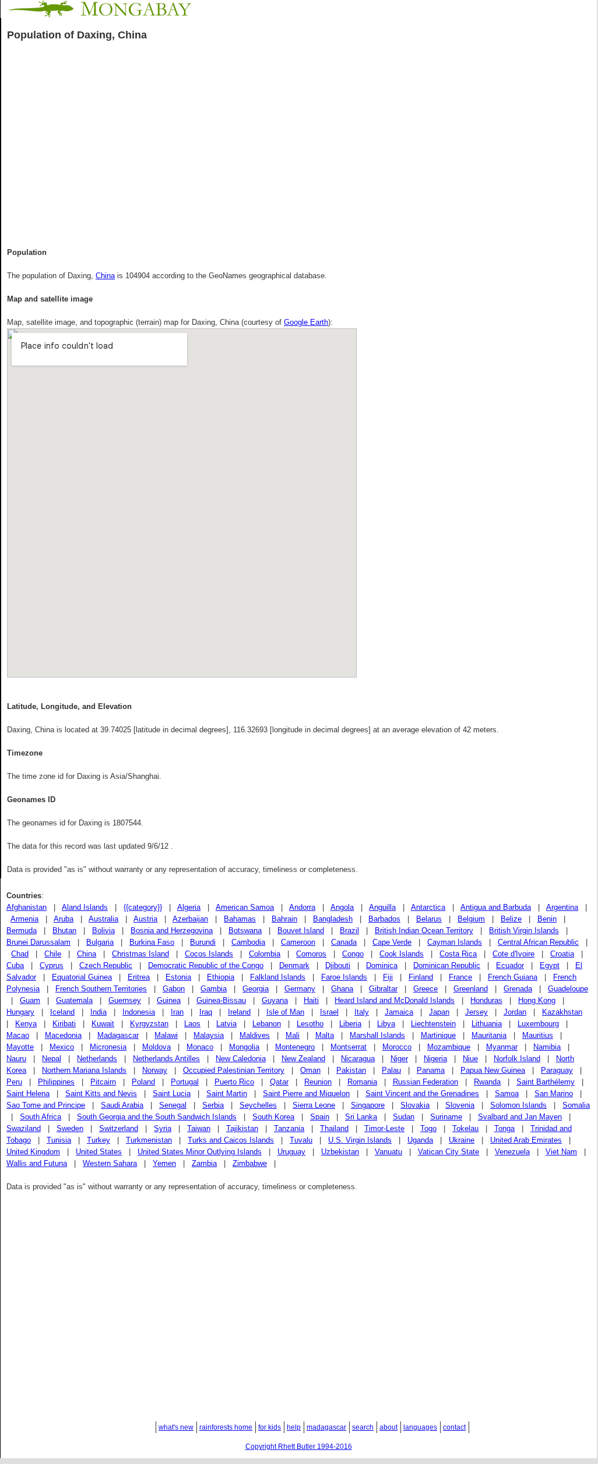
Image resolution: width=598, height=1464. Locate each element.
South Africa (40, 1116)
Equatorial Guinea (82, 977)
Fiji (388, 977)
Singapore (368, 1105)
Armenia (24, 918)
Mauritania (489, 1035)
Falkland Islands (277, 977)
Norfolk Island (517, 1058)
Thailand (334, 1128)
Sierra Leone (314, 1105)
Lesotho (310, 1023)
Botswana (245, 930)
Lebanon (266, 1023)
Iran (177, 1012)
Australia (103, 918)
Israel (329, 1012)
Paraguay (557, 1070)
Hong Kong (536, 1000)
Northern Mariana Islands (84, 1070)
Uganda (420, 1140)
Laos (192, 1023)
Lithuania (487, 1023)
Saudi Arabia (122, 1105)
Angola (342, 907)
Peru (14, 1081)
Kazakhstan (562, 1012)
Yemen (164, 1163)
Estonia (178, 977)
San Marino (553, 1093)
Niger (399, 1058)
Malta (324, 1035)
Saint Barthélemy (545, 1081)
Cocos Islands (209, 953)
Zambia (204, 1163)
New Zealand (303, 1058)
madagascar (326, 1427)
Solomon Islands (518, 1105)
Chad (20, 953)
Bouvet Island (300, 930)
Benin (547, 918)
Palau (391, 1070)
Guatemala (74, 1000)
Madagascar (118, 1035)
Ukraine (461, 1140)
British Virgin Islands (524, 930)
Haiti (311, 1000)
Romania (362, 1081)
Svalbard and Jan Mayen (520, 1116)
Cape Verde (391, 942)
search (363, 1427)
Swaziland (23, 1128)
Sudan (403, 1116)
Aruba (63, 918)
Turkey (98, 1140)
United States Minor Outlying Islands (200, 1151)
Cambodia (248, 942)
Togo (428, 1128)
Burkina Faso (151, 942)
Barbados (384, 918)
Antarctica (428, 907)
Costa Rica (458, 953)
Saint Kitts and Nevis (101, 1093)
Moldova (156, 1047)
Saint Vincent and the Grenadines (422, 1093)
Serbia (213, 1105)
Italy (361, 1012)
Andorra (302, 907)
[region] (299, 142)
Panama (431, 1070)
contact (454, 1427)
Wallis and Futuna (36, 1163)
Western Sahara (110, 1163)
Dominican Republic (446, 965)
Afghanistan (26, 907)
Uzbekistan (340, 1151)
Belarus (429, 918)
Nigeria (435, 1058)
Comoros (311, 953)
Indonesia (138, 1012)
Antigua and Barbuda (495, 907)
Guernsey (124, 1000)
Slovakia (415, 1105)
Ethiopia (220, 977)
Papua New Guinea (492, 1070)
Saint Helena (28, 1093)
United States (99, 1151)
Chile (52, 953)
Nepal (51, 1058)
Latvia (226, 1023)
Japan (439, 1012)
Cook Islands (401, 953)
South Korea (273, 1116)
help (294, 1427)
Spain (319, 1116)
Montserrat (348, 1047)
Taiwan (198, 1128)
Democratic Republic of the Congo (205, 965)
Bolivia (103, 930)
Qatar (279, 1081)
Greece (425, 988)
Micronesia (108, 1047)
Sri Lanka (361, 1116)
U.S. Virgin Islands (360, 1140)
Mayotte (20, 1047)
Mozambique (448, 1047)
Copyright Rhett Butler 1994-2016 (298, 1446)
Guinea (169, 1000)
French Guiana (512, 977)
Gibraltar (383, 988)
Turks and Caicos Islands (231, 1140)
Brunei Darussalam (38, 942)
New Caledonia (241, 1058)
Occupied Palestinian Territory (233, 1070)
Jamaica (399, 1012)
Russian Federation (425, 1081)
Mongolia (244, 1047)
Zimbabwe (250, 1163)
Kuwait (103, 1023)
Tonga (504, 1128)
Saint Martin (226, 1093)
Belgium (471, 918)
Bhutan (64, 930)
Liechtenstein (433, 1023)
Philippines (56, 1081)
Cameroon (298, 942)
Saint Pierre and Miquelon (306, 1093)
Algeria (188, 907)
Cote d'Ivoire (513, 953)
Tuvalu (301, 1140)
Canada (344, 942)
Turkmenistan (149, 1140)
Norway (154, 1070)
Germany (299, 988)
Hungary (20, 1012)
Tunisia (59, 1140)
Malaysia (209, 1035)
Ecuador (510, 965)
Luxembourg (538, 1023)
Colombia (264, 953)
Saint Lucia (172, 1093)
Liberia (350, 1023)
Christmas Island (140, 953)
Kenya (26, 1023)
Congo (353, 953)
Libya (386, 1023)
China (105, 275)
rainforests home (225, 1427)
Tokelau (465, 1128)
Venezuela (512, 1151)
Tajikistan (242, 1128)
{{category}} (143, 907)
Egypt (550, 965)
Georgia (255, 988)
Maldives (255, 1035)
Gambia (213, 988)
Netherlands (97, 1058)
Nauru (16, 1058)
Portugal (185, 1081)
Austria (145, 918)
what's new (176, 1427)
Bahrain (284, 918)
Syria (162, 1128)
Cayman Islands (454, 942)
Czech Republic (105, 965)
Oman (310, 1070)
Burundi (203, 942)
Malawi (166, 1035)
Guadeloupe (568, 988)
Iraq (205, 1012)
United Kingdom (33, 1151)
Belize (511, 918)
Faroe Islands (344, 977)
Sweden (70, 1128)
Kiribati (64, 1023)
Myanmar (502, 1047)
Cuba (15, 965)
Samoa (507, 1093)
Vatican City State (448, 1151)
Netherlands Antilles (166, 1058)
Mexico (62, 1047)
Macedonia (63, 1035)
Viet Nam (561, 1151)
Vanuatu (388, 1151)
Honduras (486, 1000)
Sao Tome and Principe (45, 1105)
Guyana (275, 1000)
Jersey (476, 1012)
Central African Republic (538, 942)
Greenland (470, 988)
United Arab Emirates (526, 1140)
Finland (421, 977)
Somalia (576, 1105)
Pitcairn (103, 1081)
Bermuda (21, 930)
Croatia (562, 953)
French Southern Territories (101, 988)
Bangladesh (333, 918)
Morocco (396, 1047)
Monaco (200, 1047)
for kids (269, 1427)
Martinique (438, 1035)
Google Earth (306, 322)
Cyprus (52, 965)
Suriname (446, 1116)
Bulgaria (100, 942)
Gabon (174, 988)
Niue (470, 1058)
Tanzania (289, 1128)
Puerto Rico (234, 1081)
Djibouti (337, 965)
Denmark (294, 965)
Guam (30, 1000)
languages (420, 1427)
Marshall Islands (377, 1035)
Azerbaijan (190, 918)
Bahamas (240, 918)
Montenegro (295, 1047)
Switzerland (118, 1128)
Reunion (318, 1081)
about (388, 1427)
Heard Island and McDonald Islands (395, 1000)
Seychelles (258, 1105)
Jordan (515, 1012)
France (460, 977)
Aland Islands (85, 907)
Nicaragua (358, 1058)
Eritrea (139, 977)
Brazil (349, 930)
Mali (293, 1035)
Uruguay (291, 1151)
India (98, 1012)
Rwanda (487, 1081)
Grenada (518, 988)
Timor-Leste (384, 1128)
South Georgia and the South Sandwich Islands (157, 1116)
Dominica (382, 965)
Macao (17, 1035)
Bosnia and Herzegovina (172, 930)
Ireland (239, 1012)
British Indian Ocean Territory (424, 930)
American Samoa (245, 907)
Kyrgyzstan (149, 1023)
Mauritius (537, 1035)
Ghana (342, 988)
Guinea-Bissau (221, 1000)
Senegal (173, 1105)
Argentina (562, 907)
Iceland (62, 1012)
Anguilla (382, 907)
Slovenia (459, 1105)
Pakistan (351, 1070)
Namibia (547, 1047)
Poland (143, 1081)
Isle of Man (285, 1012)
